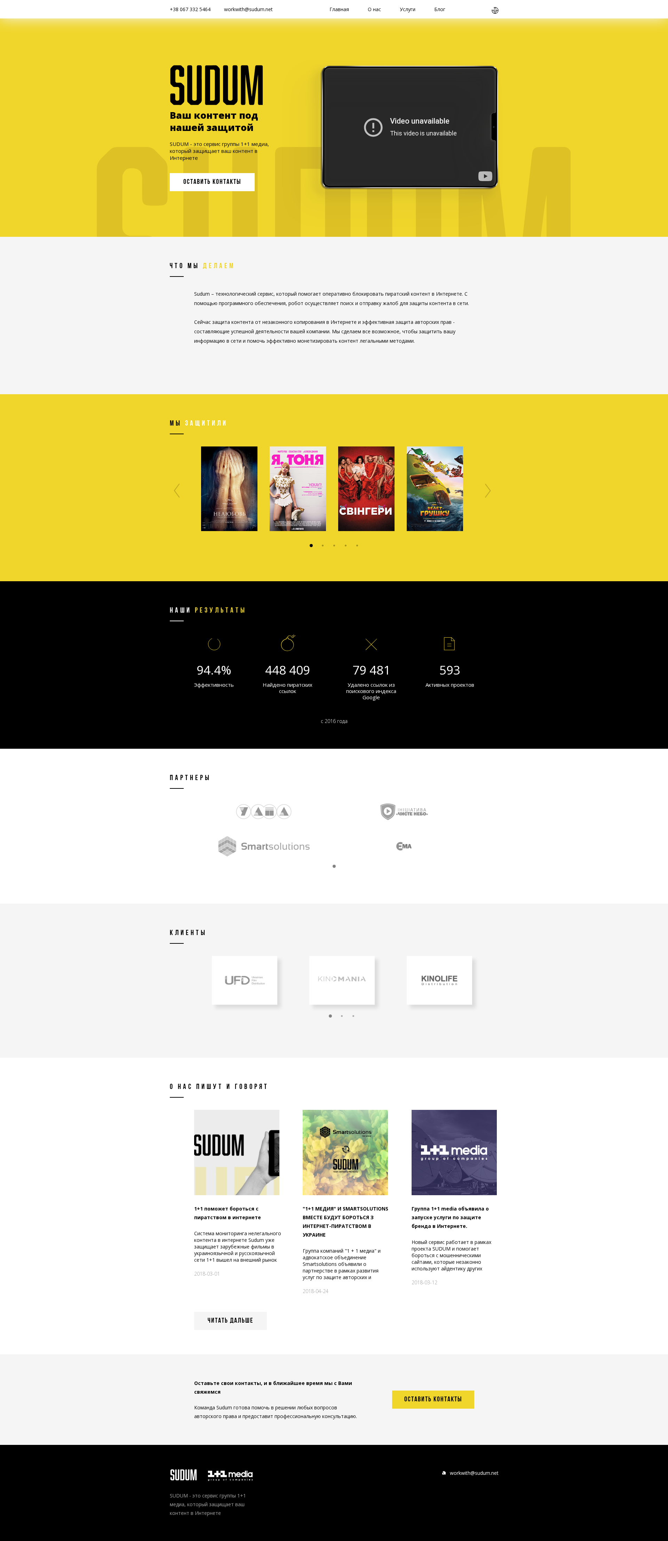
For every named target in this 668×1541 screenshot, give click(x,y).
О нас (374, 9)
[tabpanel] (229, 488)
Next (488, 491)
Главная (339, 9)
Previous (176, 491)
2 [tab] (323, 545)
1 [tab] (311, 545)
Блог (439, 9)
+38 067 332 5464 (190, 9)
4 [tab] (346, 545)
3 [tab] (334, 545)
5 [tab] (357, 545)
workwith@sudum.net (248, 9)
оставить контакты (212, 182)
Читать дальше (230, 1320)
